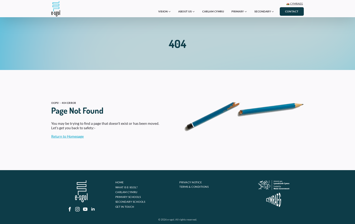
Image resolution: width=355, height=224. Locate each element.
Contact (291, 11)
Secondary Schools (130, 201)
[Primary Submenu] (247, 11)
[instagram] (77, 209)
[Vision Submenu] (171, 11)
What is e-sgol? (126, 187)
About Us (185, 11)
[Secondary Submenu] (274, 11)
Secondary (262, 11)
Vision (163, 11)
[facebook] (69, 209)
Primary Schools (128, 196)
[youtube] (85, 209)
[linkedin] (93, 209)
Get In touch (124, 206)
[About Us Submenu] (195, 11)
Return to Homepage (67, 136)
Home (119, 182)
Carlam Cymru (213, 11)
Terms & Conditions (194, 186)
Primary (237, 11)
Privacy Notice (190, 182)
